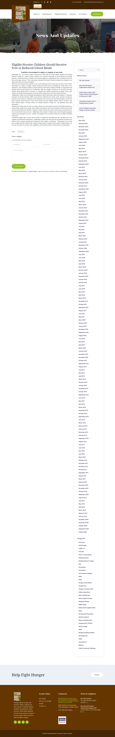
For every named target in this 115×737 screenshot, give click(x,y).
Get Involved (82, 14)
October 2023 (83, 161)
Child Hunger (83, 545)
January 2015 (83, 385)
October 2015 (83, 360)
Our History (42, 698)
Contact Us (42, 706)
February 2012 (83, 460)
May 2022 (82, 201)
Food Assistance (46, 14)
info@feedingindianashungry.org (94, 2)
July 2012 (81, 444)
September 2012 (83, 438)
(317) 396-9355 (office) (65, 710)
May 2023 (82, 170)
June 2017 (82, 313)
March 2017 (82, 320)
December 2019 (83, 276)
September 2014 (84, 395)
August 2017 (82, 310)
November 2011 (83, 466)
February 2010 (83, 513)
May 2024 (82, 148)
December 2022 (83, 183)
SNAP (80, 629)
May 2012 (82, 451)
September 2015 (83, 363)
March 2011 (82, 479)
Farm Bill (81, 551)
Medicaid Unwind (84, 601)
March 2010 (82, 510)
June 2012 (82, 448)
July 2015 (81, 370)
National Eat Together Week (87, 607)
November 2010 (83, 488)
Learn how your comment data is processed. (52, 171)
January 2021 (83, 242)
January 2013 (83, 429)
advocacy (20, 131)
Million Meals (83, 604)
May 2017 (81, 317)
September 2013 (83, 416)
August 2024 (83, 142)
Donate (41, 703)
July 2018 (81, 285)
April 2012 (82, 454)
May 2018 (82, 292)
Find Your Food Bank (45, 701)
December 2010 (83, 485)
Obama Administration (85, 620)
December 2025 (83, 126)
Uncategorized (83, 636)
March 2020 (82, 267)
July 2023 (82, 167)
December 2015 (83, 354)
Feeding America (84, 558)
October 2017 (83, 304)
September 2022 (84, 189)
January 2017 (83, 326)
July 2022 (82, 195)
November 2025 (83, 130)
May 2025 (82, 133)
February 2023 (83, 176)
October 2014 (83, 391)
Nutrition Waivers (84, 617)
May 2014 (82, 401)
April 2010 (82, 507)
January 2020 (83, 273)
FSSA (80, 579)
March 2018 (82, 298)
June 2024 (82, 145)
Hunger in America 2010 (86, 589)
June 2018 (82, 289)
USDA (80, 639)
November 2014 (83, 388)
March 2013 (82, 423)
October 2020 (83, 248)
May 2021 (82, 229)
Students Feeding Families (86, 632)
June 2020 (82, 257)
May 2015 (82, 373)
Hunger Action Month (85, 583)
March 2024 (82, 151)
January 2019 (83, 279)
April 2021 (82, 232)
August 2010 (83, 497)
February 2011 (83, 482)
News (80, 611)
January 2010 (83, 516)
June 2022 (82, 198)
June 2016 (82, 338)
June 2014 (82, 398)
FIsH (80, 564)
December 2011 (83, 463)
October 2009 (83, 525)
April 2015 (82, 376)
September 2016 (83, 332)
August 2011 (82, 476)
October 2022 (83, 186)
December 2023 (83, 158)
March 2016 (82, 348)
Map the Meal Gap (84, 595)
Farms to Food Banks (85, 554)
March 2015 (82, 379)
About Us (36, 14)
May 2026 (82, 120)
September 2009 (84, 529)
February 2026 (83, 123)
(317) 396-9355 (77, 2)
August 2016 (82, 335)
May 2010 (82, 504)
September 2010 (84, 494)
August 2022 (83, 192)
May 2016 (82, 342)
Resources (73, 14)
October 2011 (83, 469)
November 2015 (83, 357)
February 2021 (83, 239)
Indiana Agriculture (84, 592)
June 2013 (82, 419)
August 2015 (82, 366)
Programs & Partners (60, 14)
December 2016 (83, 329)
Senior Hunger (83, 626)
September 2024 (84, 139)
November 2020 (83, 245)
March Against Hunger (85, 598)
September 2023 (84, 164)
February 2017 (83, 323)
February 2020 (83, 270)
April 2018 (82, 295)
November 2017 (83, 301)
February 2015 (83, 382)
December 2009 (83, 519)
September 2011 (83, 472)
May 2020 (82, 260)
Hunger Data (82, 586)
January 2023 (83, 179)
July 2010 (82, 501)
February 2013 (83, 426)
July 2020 (82, 254)
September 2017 (83, 307)
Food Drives (82, 570)
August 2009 (83, 532)
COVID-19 (82, 548)
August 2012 (82, 441)
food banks (82, 567)
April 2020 (82, 264)
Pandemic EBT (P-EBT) (85, 623)
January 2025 (83, 136)
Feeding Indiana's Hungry (86, 561)
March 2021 (82, 236)
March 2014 (82, 407)
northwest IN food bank (86, 614)
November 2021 (83, 214)
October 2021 (83, 217)
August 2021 (82, 223)
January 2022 (83, 207)
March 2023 (82, 173)
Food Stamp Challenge (85, 573)
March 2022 (82, 204)
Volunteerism (83, 642)
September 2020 (84, 251)
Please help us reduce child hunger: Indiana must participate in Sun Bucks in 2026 (88, 94)
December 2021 (83, 211)
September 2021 (83, 220)
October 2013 (83, 413)
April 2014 (82, 404)
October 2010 (83, 491)
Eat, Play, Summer (84, 80)
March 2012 (82, 457)
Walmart (81, 645)
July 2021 (81, 226)
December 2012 (83, 432)
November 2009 (83, 522)
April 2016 (82, 345)
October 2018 (83, 282)
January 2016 (83, 351)
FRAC (80, 576)
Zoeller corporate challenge (87, 648)
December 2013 (83, 410)
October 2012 (83, 435)
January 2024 (83, 154)
